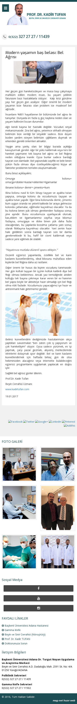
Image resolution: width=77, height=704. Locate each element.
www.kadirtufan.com (17, 389)
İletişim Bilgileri (14, 652)
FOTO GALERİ (12, 441)
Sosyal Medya (12, 580)
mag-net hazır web (64, 700)
